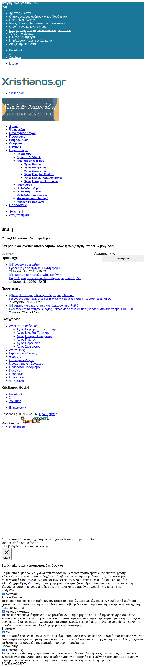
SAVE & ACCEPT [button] (14, 663)
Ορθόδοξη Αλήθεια (29, 191)
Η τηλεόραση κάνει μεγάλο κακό (30, 40)
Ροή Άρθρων (18, 140)
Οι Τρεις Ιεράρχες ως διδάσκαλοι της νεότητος (40, 30)
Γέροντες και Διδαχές (23, 353)
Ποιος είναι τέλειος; (22, 20)
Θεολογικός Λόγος (22, 133)
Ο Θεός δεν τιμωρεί (22, 37)
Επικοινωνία (17, 407)
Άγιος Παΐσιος (33, 164)
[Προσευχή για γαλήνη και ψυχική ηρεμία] (25, 264)
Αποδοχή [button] (42, 546)
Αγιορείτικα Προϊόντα (30, 201)
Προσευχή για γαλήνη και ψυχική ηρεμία (34, 268)
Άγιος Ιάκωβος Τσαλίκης (40, 174)
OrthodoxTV (18, 205)
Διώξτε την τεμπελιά (22, 44)
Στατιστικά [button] (8, 628)
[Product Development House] (34, 423)
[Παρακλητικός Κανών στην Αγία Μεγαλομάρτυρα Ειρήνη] (35, 274)
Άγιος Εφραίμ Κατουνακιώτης (43, 177)
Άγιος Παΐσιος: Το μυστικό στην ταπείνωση (38, 23)
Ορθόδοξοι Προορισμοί (32, 194)
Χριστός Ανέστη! (20, 13)
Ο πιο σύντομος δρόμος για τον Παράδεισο (38, 16)
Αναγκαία (12, 594)
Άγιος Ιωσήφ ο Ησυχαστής (41, 181)
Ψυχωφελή (17, 129)
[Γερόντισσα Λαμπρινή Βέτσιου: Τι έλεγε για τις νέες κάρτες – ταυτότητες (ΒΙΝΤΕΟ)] (41, 295)
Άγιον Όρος (24, 184)
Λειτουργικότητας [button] (13, 607)
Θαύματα (15, 143)
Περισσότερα (18, 150)
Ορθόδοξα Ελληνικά (30, 188)
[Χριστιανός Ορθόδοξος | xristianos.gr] (34, 86)
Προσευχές (17, 136)
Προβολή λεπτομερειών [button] (18, 546)
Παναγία (15, 146)
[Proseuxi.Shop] (30, 119)
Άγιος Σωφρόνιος (35, 170)
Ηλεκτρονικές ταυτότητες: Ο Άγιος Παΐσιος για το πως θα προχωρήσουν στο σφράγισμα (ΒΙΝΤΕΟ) (71, 309)
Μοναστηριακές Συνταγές (33, 198)
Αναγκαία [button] (8, 590)
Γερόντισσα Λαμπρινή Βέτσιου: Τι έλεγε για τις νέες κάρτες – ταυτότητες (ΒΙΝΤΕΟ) (61, 298)
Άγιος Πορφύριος (35, 167)
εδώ (30, 583)
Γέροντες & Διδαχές (29, 157)
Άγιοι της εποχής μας (30, 160)
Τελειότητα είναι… (21, 33)
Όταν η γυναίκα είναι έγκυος (27, 26)
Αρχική (14, 126)
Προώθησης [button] (10, 646)
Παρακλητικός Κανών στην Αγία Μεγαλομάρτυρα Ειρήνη (45, 278)
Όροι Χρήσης (48, 414)
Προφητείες (24, 153)
